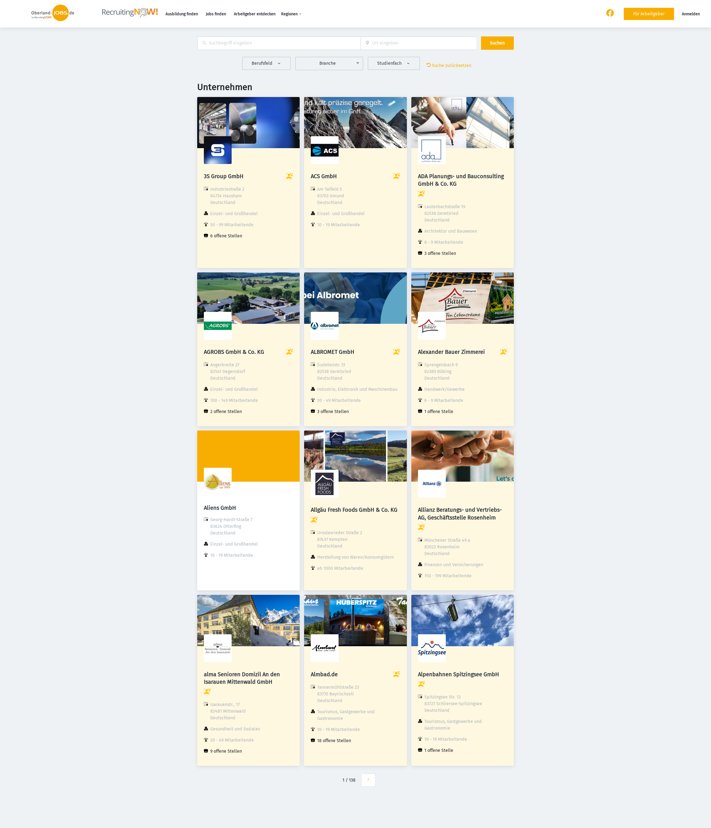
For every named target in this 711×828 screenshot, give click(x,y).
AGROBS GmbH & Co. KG (234, 352)
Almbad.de (324, 674)
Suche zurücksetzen (451, 65)
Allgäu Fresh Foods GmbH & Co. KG (354, 509)
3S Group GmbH (224, 176)
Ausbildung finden (182, 14)
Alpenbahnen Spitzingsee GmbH (458, 674)
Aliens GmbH (220, 507)
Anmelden (691, 14)
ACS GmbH (324, 176)
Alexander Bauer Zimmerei (451, 352)
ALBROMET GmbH (332, 352)
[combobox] (279, 43)
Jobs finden (216, 14)
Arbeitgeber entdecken (255, 14)
